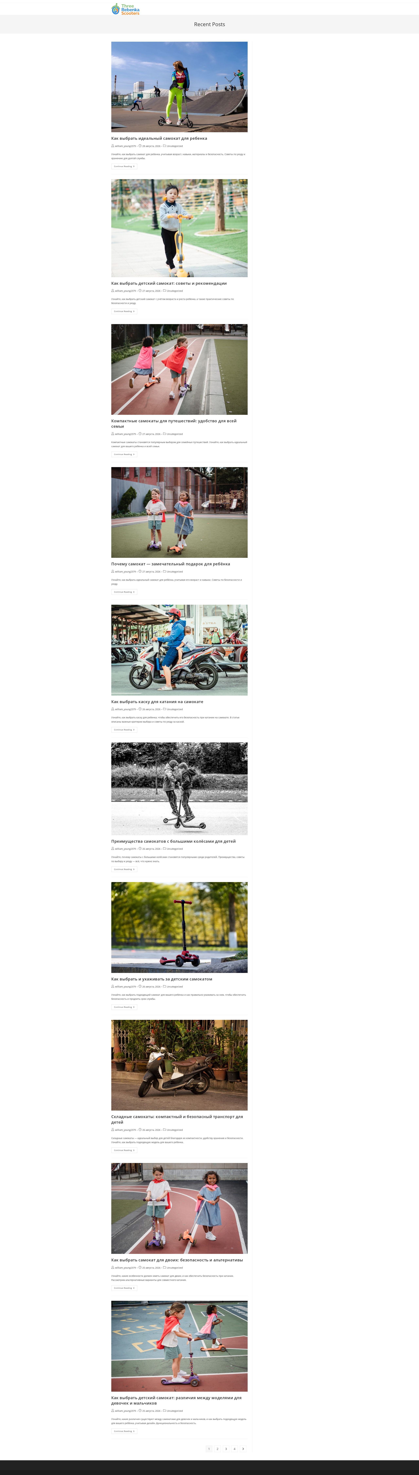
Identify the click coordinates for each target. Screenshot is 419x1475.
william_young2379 (125, 146)
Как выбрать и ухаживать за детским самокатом (161, 979)
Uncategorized (175, 146)
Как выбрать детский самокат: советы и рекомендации (169, 283)
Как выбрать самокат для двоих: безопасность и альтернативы (177, 1260)
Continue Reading (125, 167)
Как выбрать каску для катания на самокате (157, 701)
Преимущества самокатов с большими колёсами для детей (173, 841)
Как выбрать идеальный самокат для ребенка (159, 138)
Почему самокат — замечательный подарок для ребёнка (170, 563)
